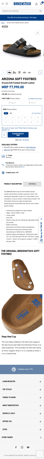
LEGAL (4, 429)
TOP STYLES (7, 389)
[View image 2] (14, 72)
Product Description (13, 184)
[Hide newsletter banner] (41, 219)
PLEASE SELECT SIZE (18, 134)
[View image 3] (19, 72)
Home (3, 23)
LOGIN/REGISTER (8, 381)
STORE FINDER (7, 437)
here (22, 167)
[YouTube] (28, 447)
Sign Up (6, 150)
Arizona (26, 140)
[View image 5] (29, 72)
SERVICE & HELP (8, 413)
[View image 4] (24, 72)
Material (32, 184)
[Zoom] (37, 33)
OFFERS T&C (7, 421)
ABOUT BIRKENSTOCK (10, 405)
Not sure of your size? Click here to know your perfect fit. (19, 128)
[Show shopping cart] (40, 3)
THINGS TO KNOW (9, 397)
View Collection (31, 147)
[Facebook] (16, 447)
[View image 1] (9, 72)
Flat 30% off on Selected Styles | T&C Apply (22, 17)
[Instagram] (22, 447)
